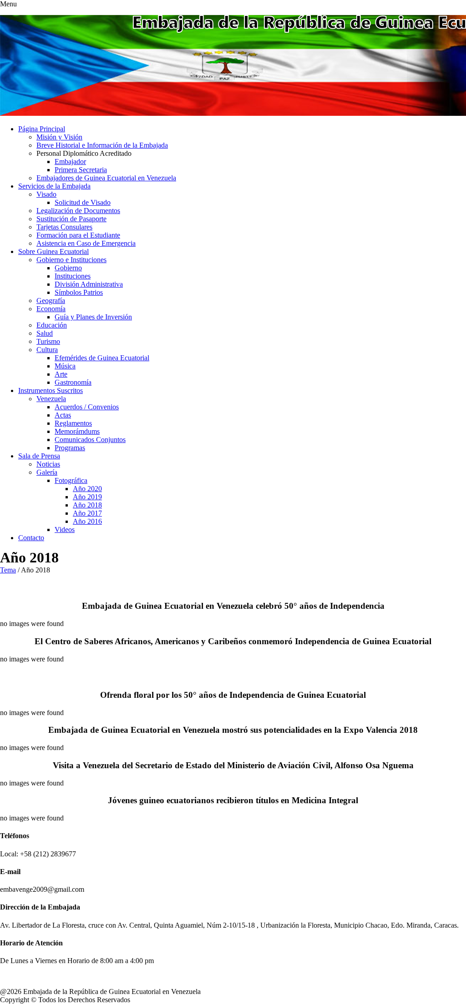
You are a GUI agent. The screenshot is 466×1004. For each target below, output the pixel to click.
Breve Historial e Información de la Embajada (102, 145)
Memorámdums (77, 431)
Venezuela (51, 399)
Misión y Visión (59, 137)
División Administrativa (89, 284)
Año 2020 (87, 488)
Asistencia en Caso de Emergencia (86, 243)
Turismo (48, 341)
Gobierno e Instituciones (71, 259)
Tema (8, 570)
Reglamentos (73, 423)
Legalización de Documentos (78, 210)
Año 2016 (87, 521)
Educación (51, 325)
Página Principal (41, 129)
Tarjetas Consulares (64, 227)
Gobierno (68, 268)
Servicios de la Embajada (54, 186)
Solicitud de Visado (83, 202)
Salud (44, 333)
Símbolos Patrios (79, 292)
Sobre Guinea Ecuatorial (53, 251)
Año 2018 (87, 505)
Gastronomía (73, 382)
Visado (46, 194)
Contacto (31, 538)
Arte (61, 374)
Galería (46, 472)
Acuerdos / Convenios (87, 407)
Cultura (47, 349)
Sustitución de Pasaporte (71, 219)
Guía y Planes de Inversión (93, 317)
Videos (65, 529)
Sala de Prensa (39, 456)
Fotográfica (71, 480)
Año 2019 (87, 497)
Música (65, 366)
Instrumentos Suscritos (50, 390)
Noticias (48, 464)
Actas (63, 415)
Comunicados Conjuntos (90, 439)
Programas (70, 448)
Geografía (50, 300)
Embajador (70, 161)
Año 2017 (87, 513)
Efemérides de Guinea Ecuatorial (102, 358)
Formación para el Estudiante (78, 235)
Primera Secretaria (81, 170)
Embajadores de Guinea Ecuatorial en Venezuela (106, 178)
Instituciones (73, 276)
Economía (51, 309)
